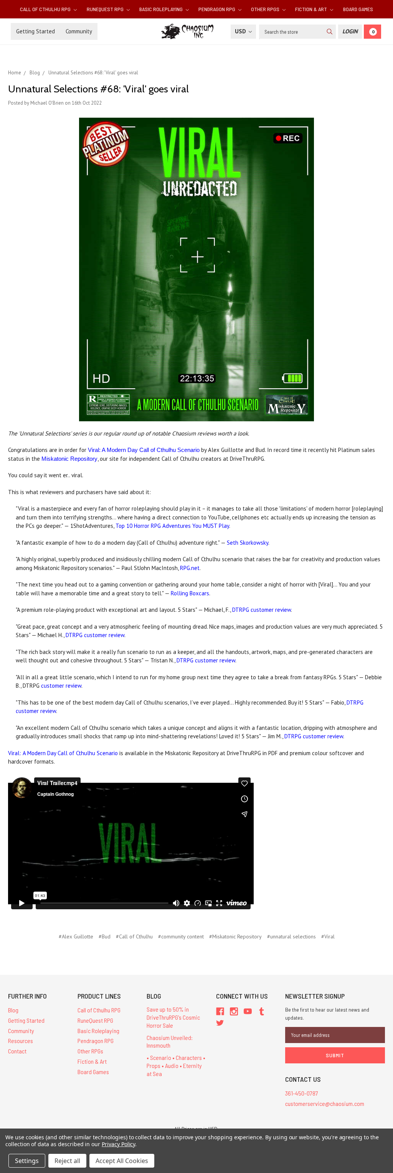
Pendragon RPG (217, 9)
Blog (13, 1010)
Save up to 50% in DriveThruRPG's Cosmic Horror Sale (173, 1017)
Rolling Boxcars (190, 593)
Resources (20, 1040)
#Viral (328, 936)
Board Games (358, 9)
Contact (17, 1051)
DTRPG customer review (261, 609)
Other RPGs (266, 9)
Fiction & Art (311, 9)
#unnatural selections (291, 936)
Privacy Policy (118, 1144)
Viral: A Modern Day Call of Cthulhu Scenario (144, 450)
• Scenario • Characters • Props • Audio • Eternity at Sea (176, 1065)
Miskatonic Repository (69, 458)
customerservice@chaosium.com (324, 1103)
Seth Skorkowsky (247, 542)
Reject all (67, 1161)
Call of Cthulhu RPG (46, 9)
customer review (61, 685)
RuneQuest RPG (106, 9)
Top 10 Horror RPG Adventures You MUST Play (172, 525)
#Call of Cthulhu (134, 936)
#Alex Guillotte (76, 936)
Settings (27, 1161)
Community (79, 31)
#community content (181, 936)
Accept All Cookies (122, 1161)
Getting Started (35, 31)
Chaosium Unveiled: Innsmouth (170, 1041)
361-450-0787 (301, 1093)
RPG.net (190, 568)
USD (241, 31)
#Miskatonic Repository (235, 936)
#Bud (105, 936)
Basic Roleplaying (161, 9)
